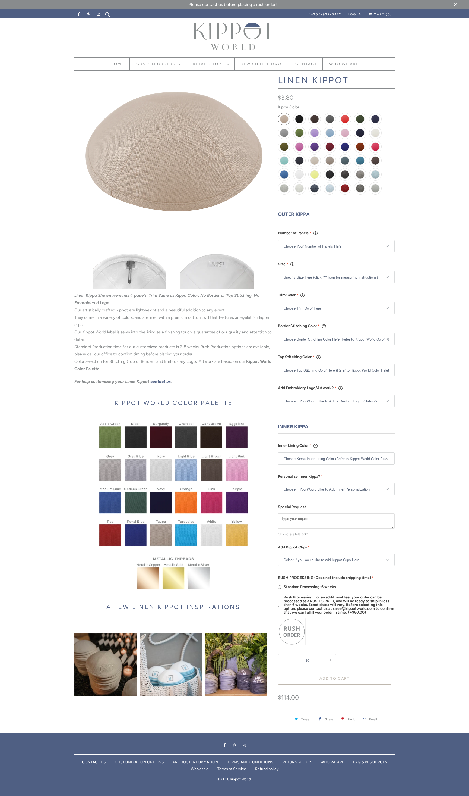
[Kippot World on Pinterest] (89, 14)
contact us (160, 381)
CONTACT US (94, 762)
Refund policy (266, 769)
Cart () (382, 14)
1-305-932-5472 (325, 14)
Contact (306, 64)
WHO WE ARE (332, 762)
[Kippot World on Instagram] (99, 14)
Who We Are (344, 64)
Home (117, 64)
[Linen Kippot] (173, 152)
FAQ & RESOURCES (370, 762)
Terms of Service (231, 769)
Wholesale (199, 769)
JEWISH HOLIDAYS (262, 64)
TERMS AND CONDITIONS (250, 762)
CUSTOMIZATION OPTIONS (139, 762)
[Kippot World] (234, 37)
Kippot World (240, 779)
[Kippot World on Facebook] (79, 14)
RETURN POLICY (297, 762)
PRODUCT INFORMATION (195, 762)
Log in (355, 14)
